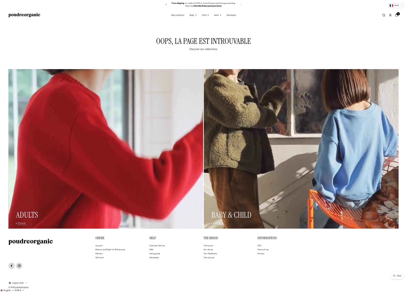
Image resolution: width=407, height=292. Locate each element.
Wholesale (231, 15)
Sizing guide (154, 253)
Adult (216, 15)
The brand (208, 245)
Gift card (99, 257)
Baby (192, 15)
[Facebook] (11, 266)
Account (99, 245)
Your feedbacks (210, 253)
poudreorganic (22, 287)
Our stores (208, 249)
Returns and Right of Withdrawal (110, 249)
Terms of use (263, 249)
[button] (166, 4)
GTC (260, 245)
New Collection (177, 15)
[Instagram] (19, 266)
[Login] (390, 15)
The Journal (209, 257)
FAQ (151, 249)
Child (204, 15)
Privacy (261, 253)
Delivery (99, 253)
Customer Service (157, 245)
